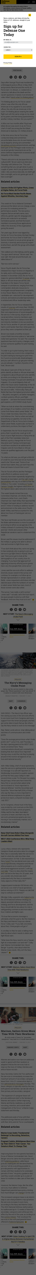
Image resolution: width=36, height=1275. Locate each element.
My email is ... (8, 39)
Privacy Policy (8, 63)
